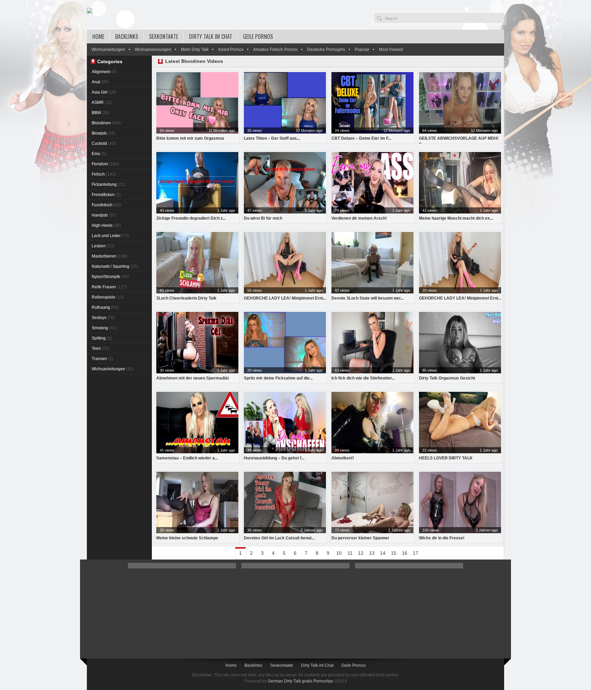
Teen (100, 348)
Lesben (103, 246)
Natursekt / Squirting (115, 266)
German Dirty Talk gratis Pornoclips (300, 681)
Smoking (104, 328)
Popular (362, 49)
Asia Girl (104, 92)
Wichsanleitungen (108, 49)
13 (372, 553)
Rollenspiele (108, 297)
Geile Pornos (258, 36)
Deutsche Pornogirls (326, 49)
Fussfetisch (106, 205)
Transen (102, 358)
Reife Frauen (109, 287)
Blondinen (107, 123)
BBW (100, 112)
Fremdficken (106, 194)
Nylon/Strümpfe (110, 276)
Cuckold (104, 143)
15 (393, 553)
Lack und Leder (110, 235)
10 (339, 553)
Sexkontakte (163, 36)
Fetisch (104, 174)
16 (404, 553)
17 (415, 553)
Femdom (105, 164)
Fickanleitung (108, 184)
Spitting (102, 338)
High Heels (106, 225)
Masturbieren (109, 256)
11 (350, 553)
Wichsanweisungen (153, 49)
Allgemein (104, 71)
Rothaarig (105, 307)
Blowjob (103, 133)
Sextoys (103, 317)
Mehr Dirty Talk (195, 49)
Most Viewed (391, 49)
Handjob (104, 215)
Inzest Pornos (231, 49)
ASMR (102, 102)
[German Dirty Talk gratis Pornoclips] (89, 11)
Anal (100, 82)
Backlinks (126, 36)
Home (98, 36)
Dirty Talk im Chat (210, 36)
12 (361, 553)
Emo (99, 153)
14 (382, 553)
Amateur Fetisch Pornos (275, 49)
